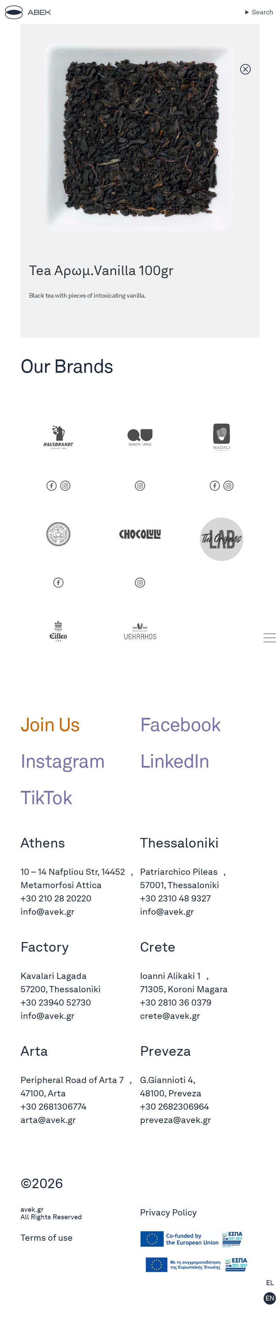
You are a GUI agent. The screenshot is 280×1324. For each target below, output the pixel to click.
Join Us (49, 724)
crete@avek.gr (170, 1015)
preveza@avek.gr (175, 1119)
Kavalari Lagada (53, 975)
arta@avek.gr (48, 1119)
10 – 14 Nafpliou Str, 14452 (72, 871)
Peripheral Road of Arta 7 (72, 1079)
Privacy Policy (168, 1212)
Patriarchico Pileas (179, 871)
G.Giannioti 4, (167, 1079)
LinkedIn (174, 761)
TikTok (46, 797)
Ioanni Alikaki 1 (170, 975)
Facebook (180, 724)
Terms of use (46, 1237)
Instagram (62, 761)
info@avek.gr (47, 911)
